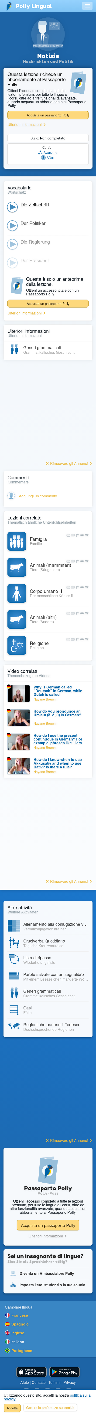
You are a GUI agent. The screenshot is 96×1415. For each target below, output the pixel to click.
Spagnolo (19, 1324)
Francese (19, 1315)
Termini (54, 1382)
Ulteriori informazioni (25, 124)
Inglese (17, 1333)
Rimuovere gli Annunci (69, 463)
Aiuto (24, 1382)
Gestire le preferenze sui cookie (50, 1407)
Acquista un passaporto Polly (48, 115)
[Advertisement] (48, 412)
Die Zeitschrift (35, 204)
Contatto (39, 1382)
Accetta (12, 1408)
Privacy (69, 1382)
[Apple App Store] (31, 1372)
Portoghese (21, 1350)
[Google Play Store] (64, 1372)
